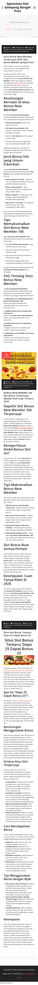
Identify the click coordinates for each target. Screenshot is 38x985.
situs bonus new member (25, 49)
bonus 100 (18, 83)
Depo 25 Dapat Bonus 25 (22, 701)
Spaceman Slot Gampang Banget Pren (17, 7)
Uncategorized (18, 47)
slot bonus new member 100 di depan (17, 670)
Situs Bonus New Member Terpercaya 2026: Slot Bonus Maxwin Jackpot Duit (19, 59)
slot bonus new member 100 (20, 51)
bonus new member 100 (17, 625)
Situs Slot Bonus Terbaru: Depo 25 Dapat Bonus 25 (18, 634)
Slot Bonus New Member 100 (23, 382)
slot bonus (7, 51)
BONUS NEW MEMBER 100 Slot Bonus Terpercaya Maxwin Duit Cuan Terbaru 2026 (19, 397)
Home (8, 29)
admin (7, 623)
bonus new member (11, 384)
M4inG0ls (8, 47)
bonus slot (13, 49)
